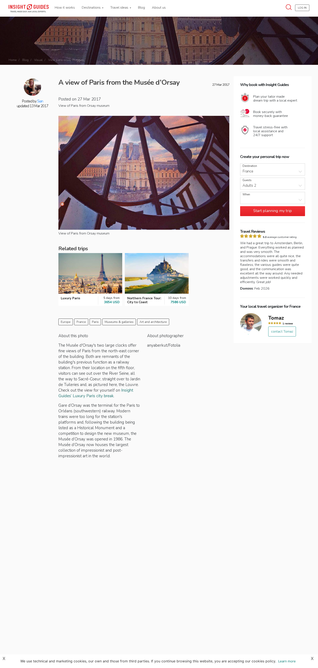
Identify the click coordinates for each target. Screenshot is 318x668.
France (81, 322)
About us (159, 7)
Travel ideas (119, 7)
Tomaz (276, 317)
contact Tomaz (282, 331)
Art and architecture (153, 322)
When (246, 194)
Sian (40, 101)
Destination (250, 166)
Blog (141, 7)
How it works (65, 7)
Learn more (287, 661)
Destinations (91, 7)
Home (13, 60)
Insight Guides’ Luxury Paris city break (95, 393)
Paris (95, 322)
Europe (66, 322)
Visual (38, 60)
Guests (247, 180)
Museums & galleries (119, 322)
